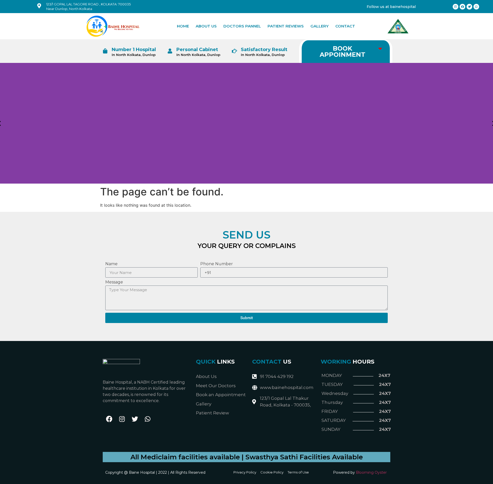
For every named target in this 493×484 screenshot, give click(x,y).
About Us (206, 26)
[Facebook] (109, 419)
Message (114, 282)
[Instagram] (122, 419)
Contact (345, 26)
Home (183, 26)
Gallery (319, 26)
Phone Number (216, 264)
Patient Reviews (286, 26)
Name (111, 264)
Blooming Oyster (371, 472)
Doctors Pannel (242, 26)
